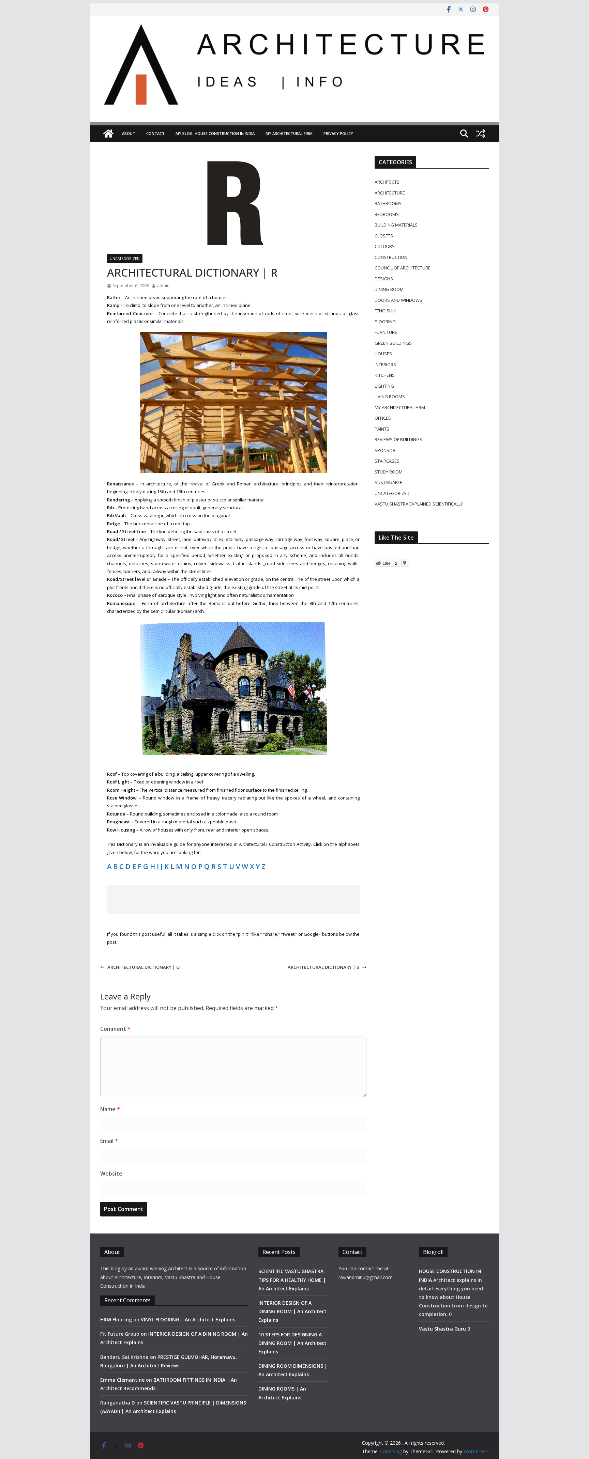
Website (111, 1173)
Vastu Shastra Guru (442, 1328)
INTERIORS (385, 364)
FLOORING (385, 322)
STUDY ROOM (389, 472)
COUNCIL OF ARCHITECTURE (403, 268)
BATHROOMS (388, 203)
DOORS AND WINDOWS (398, 300)
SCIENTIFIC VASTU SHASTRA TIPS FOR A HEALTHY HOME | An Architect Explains (292, 1279)
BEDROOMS (387, 214)
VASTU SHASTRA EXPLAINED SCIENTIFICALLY (419, 504)
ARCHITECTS (387, 182)
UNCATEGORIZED (125, 258)
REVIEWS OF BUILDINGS (398, 439)
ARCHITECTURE (390, 193)
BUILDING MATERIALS (396, 225)
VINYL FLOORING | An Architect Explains (188, 1319)
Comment (115, 1029)
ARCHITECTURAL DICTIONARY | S (323, 967)
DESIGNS (384, 279)
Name (110, 1109)
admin (163, 286)
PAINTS (382, 429)
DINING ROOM (389, 289)
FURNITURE (386, 332)
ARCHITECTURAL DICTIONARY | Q (143, 967)
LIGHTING (384, 386)
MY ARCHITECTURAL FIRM (289, 133)
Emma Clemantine (122, 1380)
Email (109, 1141)
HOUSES (383, 354)
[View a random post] (480, 133)
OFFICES (383, 418)
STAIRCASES (387, 461)
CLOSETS (384, 236)
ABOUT (128, 133)
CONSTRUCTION (391, 257)
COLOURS (385, 246)
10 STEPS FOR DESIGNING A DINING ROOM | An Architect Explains (292, 1343)
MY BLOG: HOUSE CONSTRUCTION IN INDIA (215, 133)
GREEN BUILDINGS (393, 343)
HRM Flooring (116, 1319)
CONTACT (155, 133)
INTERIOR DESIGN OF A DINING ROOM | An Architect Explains (292, 1311)
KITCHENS (385, 375)
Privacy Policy (338, 133)
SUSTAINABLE (388, 482)
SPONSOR (385, 450)
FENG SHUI (385, 311)
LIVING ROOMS (390, 396)
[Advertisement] (233, 899)
